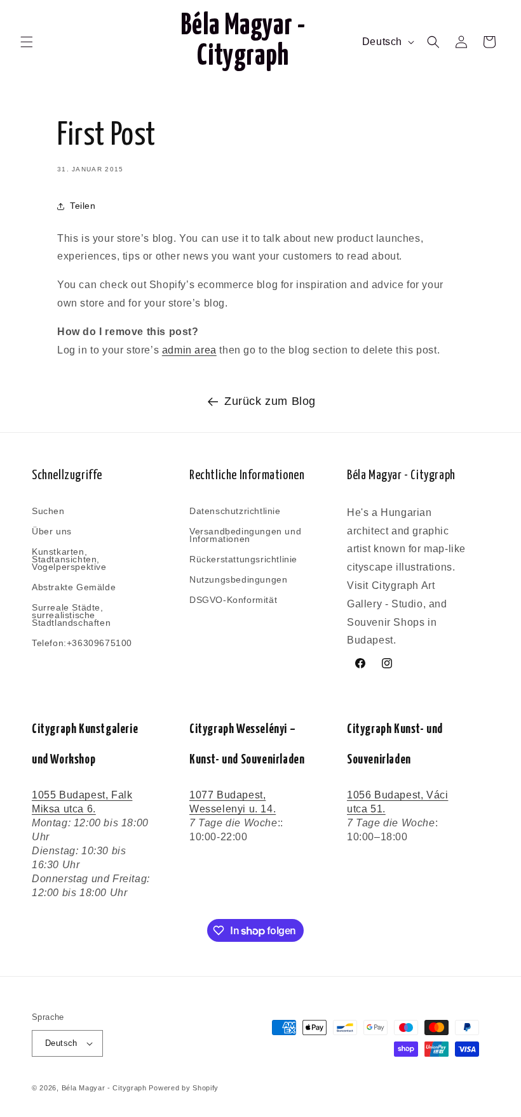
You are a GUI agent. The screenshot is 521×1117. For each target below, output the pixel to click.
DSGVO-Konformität (233, 600)
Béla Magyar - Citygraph (104, 1088)
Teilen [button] (83, 206)
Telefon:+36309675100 (82, 643)
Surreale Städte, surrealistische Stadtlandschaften (71, 615)
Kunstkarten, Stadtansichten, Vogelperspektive (69, 559)
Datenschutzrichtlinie (235, 511)
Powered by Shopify (184, 1088)
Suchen (48, 511)
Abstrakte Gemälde (74, 587)
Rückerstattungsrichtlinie (243, 559)
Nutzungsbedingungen (238, 579)
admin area (189, 350)
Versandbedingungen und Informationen (245, 535)
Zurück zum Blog (270, 401)
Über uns (52, 531)
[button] (27, 42)
